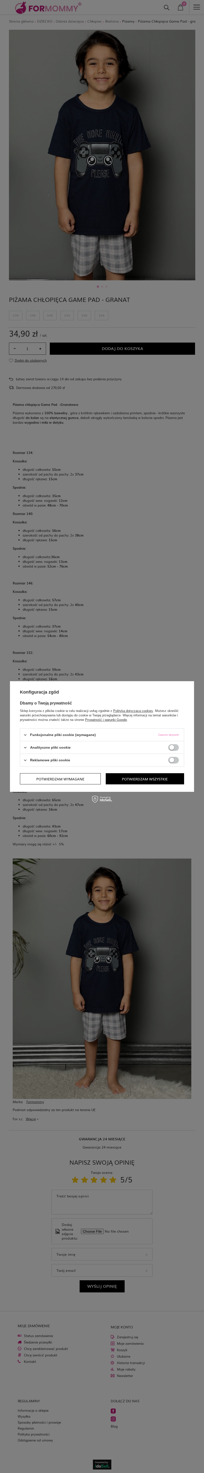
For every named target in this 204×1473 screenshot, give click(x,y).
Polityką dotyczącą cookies (133, 711)
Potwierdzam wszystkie (145, 778)
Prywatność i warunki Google (106, 720)
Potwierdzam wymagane (60, 778)
